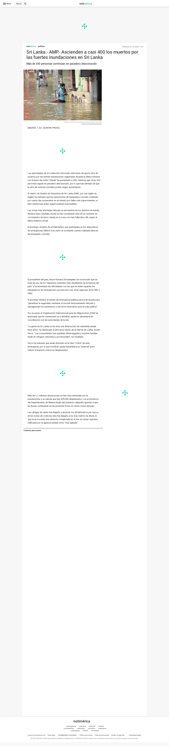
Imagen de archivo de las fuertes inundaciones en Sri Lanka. (83, 122)
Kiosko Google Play (118, 735)
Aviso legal (51, 735)
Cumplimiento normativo (67, 735)
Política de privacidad (102, 735)
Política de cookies (86, 735)
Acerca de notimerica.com (36, 735)
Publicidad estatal (135, 735)
